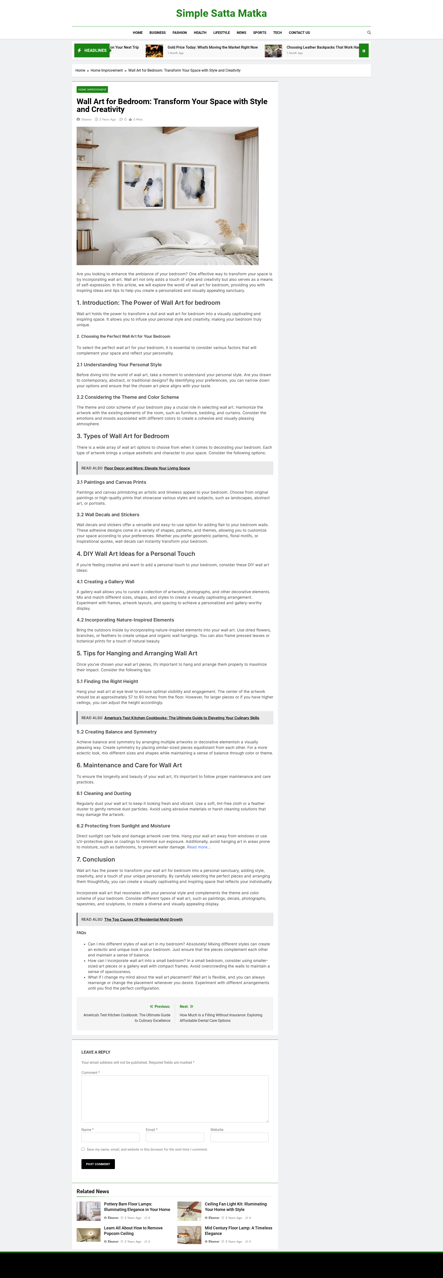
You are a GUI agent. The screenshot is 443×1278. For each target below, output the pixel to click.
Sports (259, 33)
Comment (90, 1072)
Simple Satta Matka (221, 13)
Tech (277, 33)
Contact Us (299, 33)
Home (138, 33)
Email (152, 1130)
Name (87, 1130)
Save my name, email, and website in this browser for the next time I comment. (147, 1149)
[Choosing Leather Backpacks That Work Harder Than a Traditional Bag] (231, 53)
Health (200, 33)
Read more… (199, 847)
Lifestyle (221, 33)
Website (216, 1130)
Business (158, 33)
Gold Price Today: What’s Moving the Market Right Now (171, 47)
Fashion (180, 33)
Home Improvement (92, 89)
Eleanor (86, 119)
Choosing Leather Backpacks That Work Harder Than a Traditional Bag (303, 47)
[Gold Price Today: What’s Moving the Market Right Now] (112, 53)
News (241, 33)
